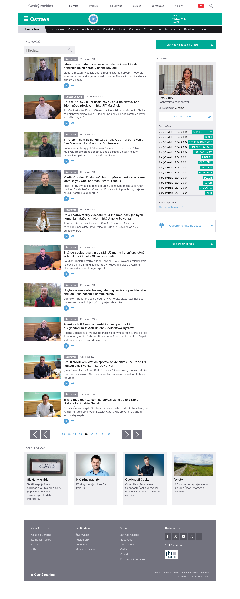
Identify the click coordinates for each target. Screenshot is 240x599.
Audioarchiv (179, 19)
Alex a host (166, 97)
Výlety (178, 479)
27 (74, 434)
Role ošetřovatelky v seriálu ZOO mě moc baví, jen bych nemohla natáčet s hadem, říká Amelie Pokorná (103, 216)
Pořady (73, 29)
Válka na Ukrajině (41, 534)
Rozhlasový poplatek (132, 559)
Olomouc (205, 162)
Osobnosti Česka (137, 479)
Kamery (176, 22)
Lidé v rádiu (127, 544)
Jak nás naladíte (168, 29)
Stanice (137, 6)
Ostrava (206, 167)
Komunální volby (41, 539)
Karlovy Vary (203, 152)
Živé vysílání (83, 534)
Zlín (209, 193)
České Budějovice (200, 142)
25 (63, 434)
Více (204, 29)
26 (69, 434)
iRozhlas (73, 6)
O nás (148, 29)
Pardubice (205, 172)
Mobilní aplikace (85, 549)
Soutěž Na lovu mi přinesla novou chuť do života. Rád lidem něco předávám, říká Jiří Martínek (102, 103)
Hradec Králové (201, 147)
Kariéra (124, 549)
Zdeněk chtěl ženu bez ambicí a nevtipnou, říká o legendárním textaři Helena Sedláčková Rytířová (99, 326)
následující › (126, 434)
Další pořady (35, 448)
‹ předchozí (45, 434)
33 (109, 434)
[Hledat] (211, 6)
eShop (35, 549)
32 (103, 434)
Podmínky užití (190, 572)
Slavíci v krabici (38, 479)
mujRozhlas (116, 6)
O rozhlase (158, 6)
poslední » (137, 434)
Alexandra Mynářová (171, 207)
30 (91, 434)
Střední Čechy (202, 132)
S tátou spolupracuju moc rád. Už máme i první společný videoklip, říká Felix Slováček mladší (104, 254)
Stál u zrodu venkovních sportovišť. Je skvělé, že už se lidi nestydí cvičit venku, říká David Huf (105, 363)
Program (93, 6)
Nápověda (126, 539)
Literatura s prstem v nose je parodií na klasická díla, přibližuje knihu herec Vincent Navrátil (101, 66)
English (205, 572)
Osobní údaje (171, 572)
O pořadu (164, 58)
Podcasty (81, 544)
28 (80, 434)
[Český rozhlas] (38, 6)
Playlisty (109, 29)
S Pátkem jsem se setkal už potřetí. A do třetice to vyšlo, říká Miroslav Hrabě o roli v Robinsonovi (104, 141)
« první (35, 434)
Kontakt (190, 29)
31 (97, 434)
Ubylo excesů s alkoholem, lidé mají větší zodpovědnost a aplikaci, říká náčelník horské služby (105, 291)
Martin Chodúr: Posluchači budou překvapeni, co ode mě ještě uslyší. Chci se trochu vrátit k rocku (104, 179)
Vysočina (206, 188)
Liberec (207, 157)
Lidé (122, 29)
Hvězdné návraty (88, 479)
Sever (208, 182)
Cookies (156, 572)
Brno (208, 137)
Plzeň (208, 177)
